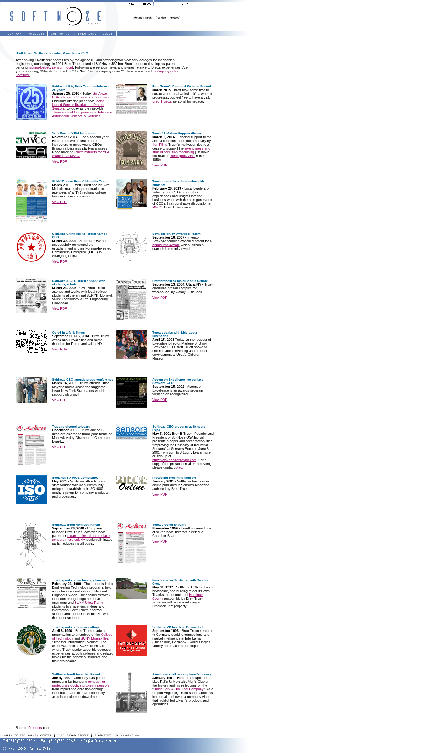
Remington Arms (182, 156)
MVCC (157, 207)
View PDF (59, 161)
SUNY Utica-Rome (89, 602)
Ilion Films (159, 144)
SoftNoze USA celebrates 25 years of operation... (82, 95)
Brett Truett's (162, 101)
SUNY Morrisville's (95, 638)
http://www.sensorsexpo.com (174, 460)
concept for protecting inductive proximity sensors (81, 683)
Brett (179, 467)
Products (35, 727)
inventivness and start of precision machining (181, 150)
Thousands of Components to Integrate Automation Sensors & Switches (82, 114)
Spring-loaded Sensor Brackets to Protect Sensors (79, 104)
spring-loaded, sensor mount (51, 67)
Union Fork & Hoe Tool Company (179, 689)
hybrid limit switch (165, 245)
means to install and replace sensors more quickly (81, 537)
